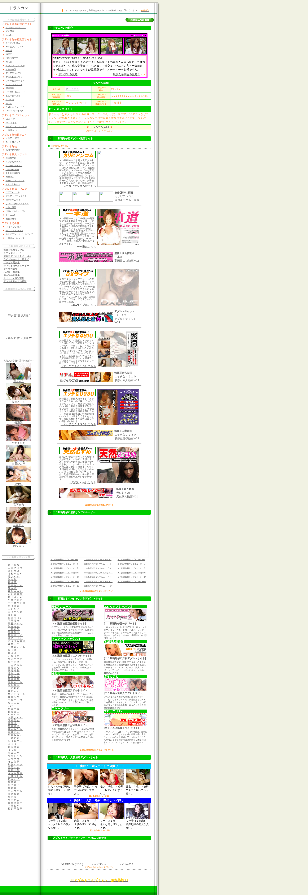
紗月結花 (14, 670)
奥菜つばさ (15, 617)
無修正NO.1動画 (124, 192)
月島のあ (14, 673)
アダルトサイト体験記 (15, 281)
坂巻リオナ (15, 659)
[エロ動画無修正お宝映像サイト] (70, 725)
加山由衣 (14, 703)
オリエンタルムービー (16, 92)
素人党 (9, 62)
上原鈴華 (14, 629)
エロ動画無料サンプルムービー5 (97, 564)
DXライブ (10, 119)
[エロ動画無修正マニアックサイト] (71, 655)
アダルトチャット (124, 311)
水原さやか (15, 717)
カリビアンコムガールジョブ (19, 234)
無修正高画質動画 (124, 253)
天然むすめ (11, 158)
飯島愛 (12, 782)
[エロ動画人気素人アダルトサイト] (123, 693)
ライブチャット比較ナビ (16, 259)
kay (11, 706)
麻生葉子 (14, 761)
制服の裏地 (11, 219)
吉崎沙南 (14, 656)
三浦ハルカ (15, 612)
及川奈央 (14, 570)
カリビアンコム (13, 43)
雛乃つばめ (15, 638)
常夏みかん (15, 623)
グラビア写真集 (12, 262)
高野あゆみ (15, 682)
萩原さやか (15, 591)
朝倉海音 (14, 626)
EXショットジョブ (14, 230)
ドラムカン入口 (99, 127)
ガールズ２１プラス (15, 180)
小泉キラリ (15, 700)
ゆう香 (12, 750)
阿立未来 (18, 545)
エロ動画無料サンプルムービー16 (64, 582)
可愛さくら (15, 755)
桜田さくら (18, 401)
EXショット (11, 122)
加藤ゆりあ (15, 764)
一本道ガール (12, 130)
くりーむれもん (13, 184)
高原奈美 (14, 770)
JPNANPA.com (12, 169)
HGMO (9, 103)
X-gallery (9, 35)
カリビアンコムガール (16, 126)
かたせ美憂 (15, 594)
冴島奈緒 (14, 794)
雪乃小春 (14, 767)
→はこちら (79, 186)
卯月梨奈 (14, 632)
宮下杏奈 (18, 504)
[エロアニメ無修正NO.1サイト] (121, 728)
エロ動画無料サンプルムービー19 (64, 586)
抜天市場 (10, 31)
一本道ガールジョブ (15, 238)
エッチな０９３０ (14, 161)
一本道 (9, 50)
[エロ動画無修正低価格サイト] (69, 623)
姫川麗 (12, 614)
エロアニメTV (12, 138)
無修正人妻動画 (123, 430)
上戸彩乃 (14, 688)
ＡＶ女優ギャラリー (14, 253)
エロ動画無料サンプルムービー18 (132, 582)
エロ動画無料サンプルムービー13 (64, 577)
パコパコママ (12, 58)
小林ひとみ (15, 776)
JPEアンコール (12, 192)
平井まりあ (18, 443)
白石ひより (18, 463)
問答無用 (10, 88)
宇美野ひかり (17, 603)
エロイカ (10, 99)
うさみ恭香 (15, 773)
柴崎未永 (14, 732)
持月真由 (14, 711)
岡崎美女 (14, 720)
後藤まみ (14, 676)
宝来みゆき (15, 585)
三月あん (14, 667)
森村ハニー (15, 644)
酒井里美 (14, 679)
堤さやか (18, 381)
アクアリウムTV (13, 73)
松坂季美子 (15, 808)
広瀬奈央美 (15, 741)
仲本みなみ (15, 729)
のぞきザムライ (13, 200)
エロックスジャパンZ (16, 27)
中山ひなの (15, 664)
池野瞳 (12, 723)
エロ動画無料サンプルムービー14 (98, 577)
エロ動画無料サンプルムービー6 (131, 564)
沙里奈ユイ (15, 635)
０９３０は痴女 (13, 173)
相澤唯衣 (14, 606)
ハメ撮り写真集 (12, 272)
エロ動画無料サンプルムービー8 (97, 568)
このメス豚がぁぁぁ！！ (17, 203)
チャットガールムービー (16, 265)
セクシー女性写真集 (14, 278)
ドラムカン (11, 215)
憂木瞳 (12, 797)
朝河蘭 (12, 579)
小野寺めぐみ (17, 647)
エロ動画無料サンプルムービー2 (97, 559)
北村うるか (15, 573)
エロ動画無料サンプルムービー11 (98, 573)
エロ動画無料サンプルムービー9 (131, 568)
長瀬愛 (18, 422)
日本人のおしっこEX (15, 211)
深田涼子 (14, 744)
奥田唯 (12, 650)
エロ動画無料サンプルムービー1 (64, 559)
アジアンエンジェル (15, 65)
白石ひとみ (15, 791)
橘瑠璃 (12, 653)
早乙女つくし (17, 694)
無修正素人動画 (123, 372)
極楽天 (9, 54)
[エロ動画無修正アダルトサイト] (70, 690)
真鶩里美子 (15, 802)
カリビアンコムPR (14, 47)
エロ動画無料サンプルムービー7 (64, 568)
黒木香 (12, 788)
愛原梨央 (14, 685)
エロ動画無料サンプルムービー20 (98, 586)
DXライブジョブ (13, 227)
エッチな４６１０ (14, 165)
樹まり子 (14, 785)
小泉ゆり (14, 714)
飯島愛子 (14, 726)
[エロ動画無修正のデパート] (120, 623)
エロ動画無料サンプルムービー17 (98, 582)
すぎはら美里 (17, 641)
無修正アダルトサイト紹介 (17, 256)
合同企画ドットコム (15, 107)
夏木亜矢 (14, 799)
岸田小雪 (14, 708)
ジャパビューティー (15, 81)
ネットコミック (13, 142)
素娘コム (10, 177)
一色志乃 (14, 738)
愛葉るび (14, 697)
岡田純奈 (14, 620)
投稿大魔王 (11, 207)
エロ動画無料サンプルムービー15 (132, 577)
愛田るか (14, 752)
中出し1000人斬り (14, 77)
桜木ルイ (14, 779)
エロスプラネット (14, 84)
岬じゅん (14, 691)
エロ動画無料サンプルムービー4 (64, 564)
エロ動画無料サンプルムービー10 (64, 573)
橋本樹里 (14, 661)
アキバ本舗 (11, 69)
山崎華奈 (14, 758)
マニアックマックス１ (16, 196)
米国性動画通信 (13, 150)
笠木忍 (18, 484)
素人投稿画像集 (12, 275)
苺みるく (18, 525)
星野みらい (15, 735)
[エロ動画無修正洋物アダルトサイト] (125, 658)
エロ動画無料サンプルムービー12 (132, 573)
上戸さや (14, 609)
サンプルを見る (68, 74)
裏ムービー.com (13, 96)
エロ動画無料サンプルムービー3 (131, 559)
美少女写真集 (10, 268)
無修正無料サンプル (14, 250)
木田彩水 (14, 805)
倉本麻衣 (14, 747)
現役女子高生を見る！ (126, 74)
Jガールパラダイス (14, 111)
